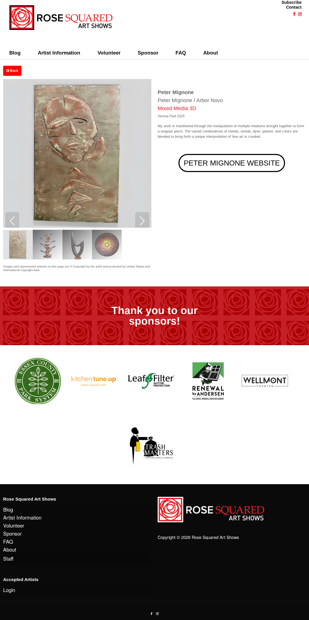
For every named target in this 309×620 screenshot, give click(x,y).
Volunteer (13, 525)
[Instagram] (157, 613)
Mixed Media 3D (177, 108)
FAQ (8, 541)
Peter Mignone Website (232, 163)
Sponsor (12, 533)
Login (9, 589)
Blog (8, 509)
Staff (8, 558)
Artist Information (22, 517)
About (9, 549)
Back (13, 70)
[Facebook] (151, 613)
